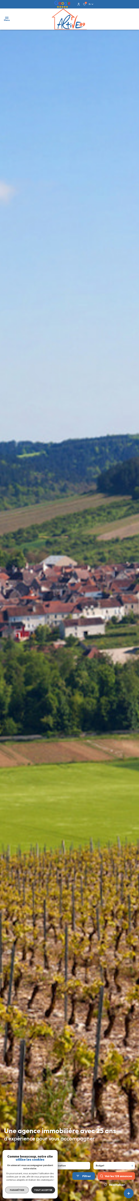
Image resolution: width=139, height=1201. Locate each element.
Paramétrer (17, 1190)
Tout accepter (43, 1190)
